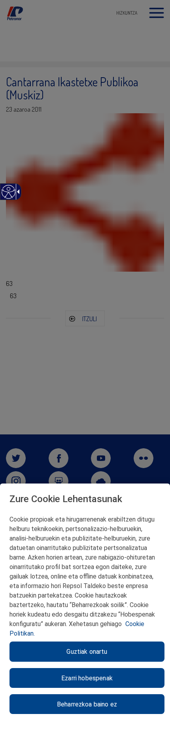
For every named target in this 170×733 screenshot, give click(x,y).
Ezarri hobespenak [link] (87, 678)
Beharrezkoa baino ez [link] (87, 704)
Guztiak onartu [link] (86, 651)
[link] (8, 196)
